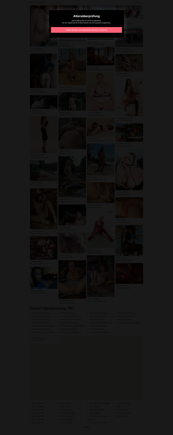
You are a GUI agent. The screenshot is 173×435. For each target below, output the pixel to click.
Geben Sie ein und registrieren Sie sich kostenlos (86, 30)
